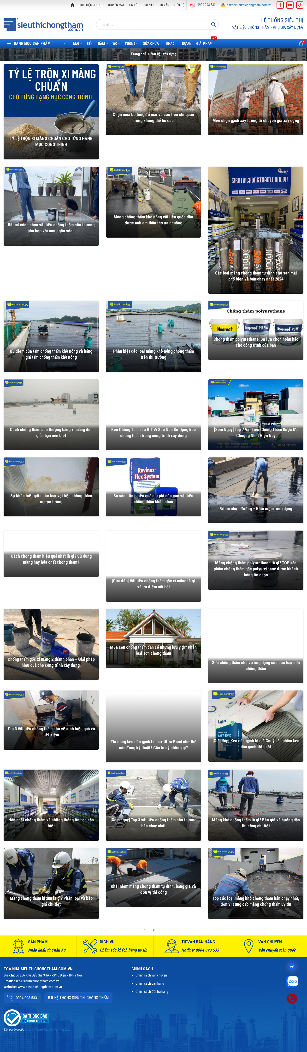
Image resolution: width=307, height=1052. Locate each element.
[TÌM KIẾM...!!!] (213, 24)
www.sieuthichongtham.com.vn (40, 987)
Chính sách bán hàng (150, 983)
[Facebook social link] (280, 5)
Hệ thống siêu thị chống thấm (81, 997)
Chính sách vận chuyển (151, 975)
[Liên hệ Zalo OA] (292, 981)
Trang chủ (138, 54)
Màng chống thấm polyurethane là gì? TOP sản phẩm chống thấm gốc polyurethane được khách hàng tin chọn (256, 568)
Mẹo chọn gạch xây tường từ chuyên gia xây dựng (256, 120)
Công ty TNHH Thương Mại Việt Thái (47, 1029)
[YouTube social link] (290, 5)
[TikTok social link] (299, 5)
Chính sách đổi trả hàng (152, 991)
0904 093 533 (206, 5)
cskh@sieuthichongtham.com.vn (249, 5)
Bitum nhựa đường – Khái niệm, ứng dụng (255, 508)
